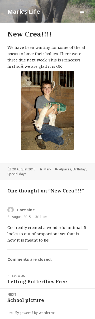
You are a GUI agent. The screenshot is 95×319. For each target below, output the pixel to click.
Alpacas (65, 169)
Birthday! (79, 169)
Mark (47, 169)
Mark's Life (23, 11)
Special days (16, 174)
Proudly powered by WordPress (31, 313)
